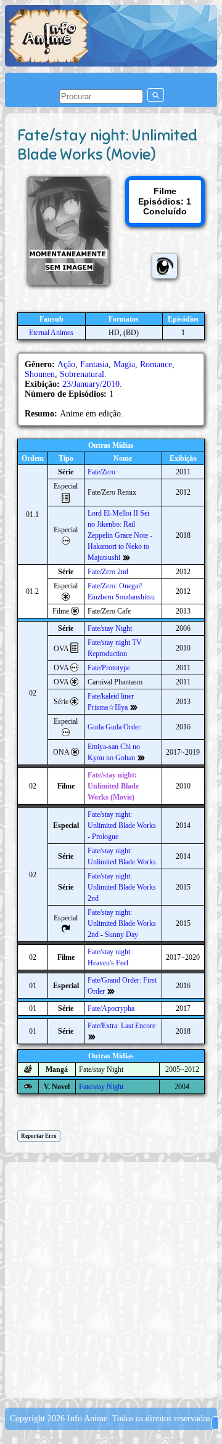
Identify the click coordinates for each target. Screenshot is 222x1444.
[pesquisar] (155, 95)
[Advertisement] (111, 1279)
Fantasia (94, 364)
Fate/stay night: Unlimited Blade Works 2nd (122, 887)
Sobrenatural (82, 374)
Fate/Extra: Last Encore (121, 1025)
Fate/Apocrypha (111, 1008)
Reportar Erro (39, 1136)
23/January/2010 (91, 384)
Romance (156, 364)
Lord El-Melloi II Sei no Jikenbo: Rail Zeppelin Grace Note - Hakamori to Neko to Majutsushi (120, 535)
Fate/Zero (101, 472)
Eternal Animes (51, 332)
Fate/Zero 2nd (108, 571)
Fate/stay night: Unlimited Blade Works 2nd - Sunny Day (122, 923)
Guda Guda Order (114, 727)
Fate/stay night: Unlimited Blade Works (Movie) (113, 786)
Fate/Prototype (109, 667)
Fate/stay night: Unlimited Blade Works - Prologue (122, 825)
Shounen (40, 374)
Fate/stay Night (110, 628)
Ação (66, 364)
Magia (124, 364)
